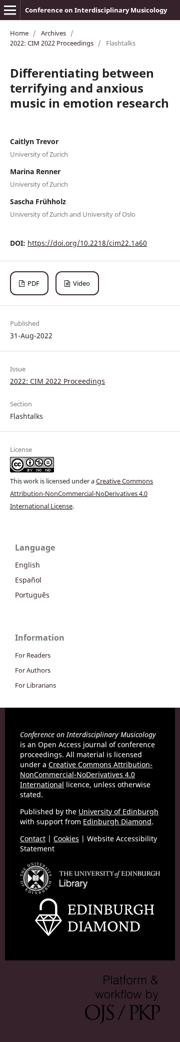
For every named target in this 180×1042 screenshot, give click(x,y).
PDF (33, 283)
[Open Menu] (10, 10)
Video (81, 283)
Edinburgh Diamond (117, 821)
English (27, 565)
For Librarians (35, 685)
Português (32, 595)
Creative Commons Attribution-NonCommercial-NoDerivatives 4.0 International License (81, 493)
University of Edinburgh (118, 811)
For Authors (32, 670)
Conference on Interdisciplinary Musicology (96, 10)
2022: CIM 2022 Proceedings (52, 43)
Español (28, 580)
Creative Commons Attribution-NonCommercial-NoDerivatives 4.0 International (86, 774)
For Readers (32, 655)
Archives (53, 33)
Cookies (66, 838)
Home (19, 33)
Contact (33, 838)
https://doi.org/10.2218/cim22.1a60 (87, 243)
